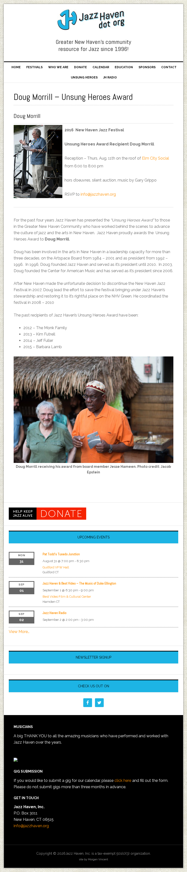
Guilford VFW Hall (56, 567)
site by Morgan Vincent (93, 859)
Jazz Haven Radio (54, 613)
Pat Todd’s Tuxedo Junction (61, 554)
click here (122, 780)
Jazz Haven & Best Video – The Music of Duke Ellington (79, 583)
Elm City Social (155, 158)
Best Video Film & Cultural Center (67, 596)
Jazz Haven (93, 20)
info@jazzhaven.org (98, 194)
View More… (19, 631)
